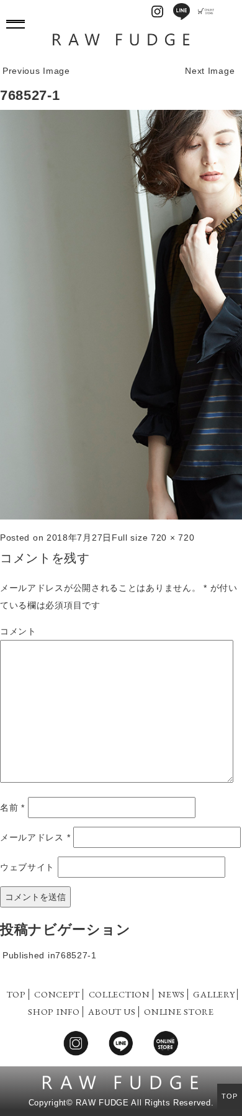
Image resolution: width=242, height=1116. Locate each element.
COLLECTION (119, 994)
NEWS (171, 994)
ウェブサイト (27, 867)
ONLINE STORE (178, 1011)
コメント (18, 631)
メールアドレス (35, 837)
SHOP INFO (53, 1011)
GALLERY (214, 994)
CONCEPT (57, 994)
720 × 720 (172, 537)
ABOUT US (112, 1011)
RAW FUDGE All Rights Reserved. (144, 1103)
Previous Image (36, 71)
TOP (16, 994)
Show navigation (15, 21)
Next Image (210, 71)
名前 (12, 807)
